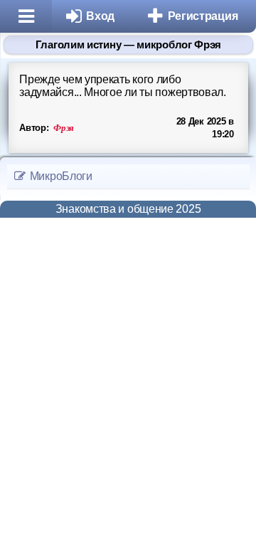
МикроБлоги (59, 176)
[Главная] (26, 16)
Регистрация (203, 16)
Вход (100, 16)
